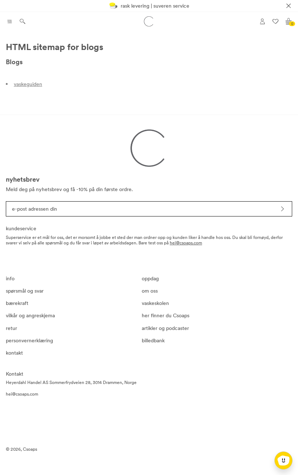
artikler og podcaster (165, 328)
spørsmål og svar (25, 291)
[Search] (22, 21)
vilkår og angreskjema (30, 315)
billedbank (153, 340)
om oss (150, 291)
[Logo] (149, 21)
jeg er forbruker (270, 37)
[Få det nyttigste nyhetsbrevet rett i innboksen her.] (282, 208)
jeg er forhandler (271, 47)
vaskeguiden (28, 84)
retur (11, 328)
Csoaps (30, 449)
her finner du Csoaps (165, 315)
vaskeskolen (155, 303)
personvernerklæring (29, 340)
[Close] (288, 6)
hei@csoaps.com (186, 242)
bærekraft (17, 303)
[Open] (9, 21)
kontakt (14, 353)
